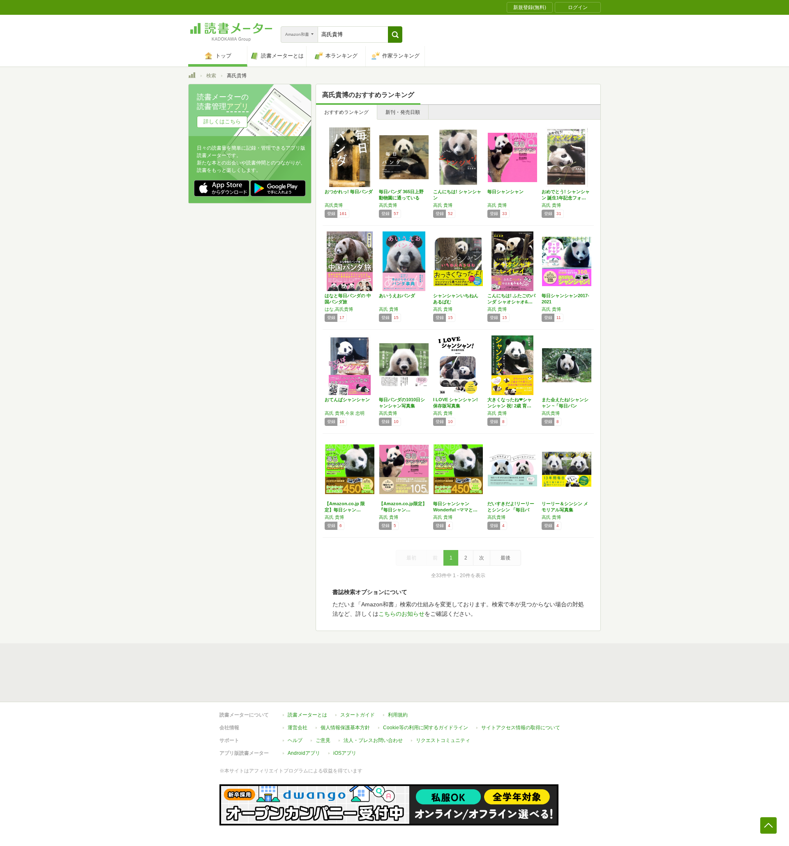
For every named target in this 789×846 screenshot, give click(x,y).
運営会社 (297, 727)
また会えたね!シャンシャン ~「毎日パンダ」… (565, 405)
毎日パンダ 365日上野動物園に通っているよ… (401, 197)
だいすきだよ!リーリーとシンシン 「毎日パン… (510, 509)
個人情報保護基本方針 (345, 727)
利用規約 (398, 714)
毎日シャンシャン (505, 191)
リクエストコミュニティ (443, 740)
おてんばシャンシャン (347, 399)
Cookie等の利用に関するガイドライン (425, 727)
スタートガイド (357, 714)
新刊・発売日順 (402, 112)
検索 (211, 76)
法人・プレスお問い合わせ (373, 740)
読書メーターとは (307, 714)
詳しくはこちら (222, 121)
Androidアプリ (304, 753)
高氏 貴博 (442, 205)
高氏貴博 (334, 205)
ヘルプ (295, 740)
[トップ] (192, 76)
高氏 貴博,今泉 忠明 (345, 413)
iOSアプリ (344, 753)
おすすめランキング (346, 112)
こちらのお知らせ (401, 613)
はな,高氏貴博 (339, 309)
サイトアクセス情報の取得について (520, 727)
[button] (395, 34)
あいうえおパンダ (397, 295)
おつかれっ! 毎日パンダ (349, 191)
